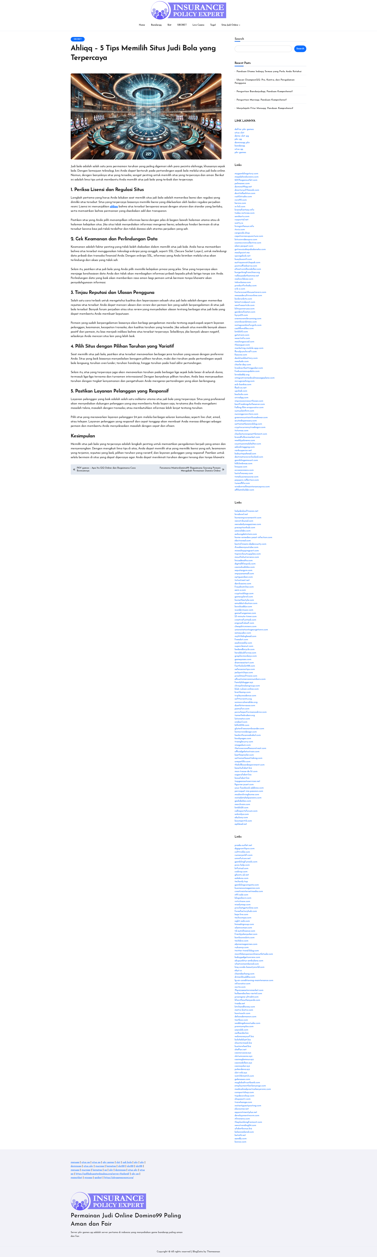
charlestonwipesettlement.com (251, 434)
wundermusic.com (244, 610)
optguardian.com (244, 577)
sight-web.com (242, 921)
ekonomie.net (242, 1109)
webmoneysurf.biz (244, 1036)
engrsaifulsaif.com (244, 623)
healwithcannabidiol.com (248, 735)
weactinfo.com (242, 338)
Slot (169, 25)
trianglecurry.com (244, 742)
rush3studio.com (243, 196)
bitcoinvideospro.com (246, 239)
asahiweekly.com (243, 643)
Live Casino (198, 25)
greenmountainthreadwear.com (251, 417)
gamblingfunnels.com (246, 862)
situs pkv (88, 1166)
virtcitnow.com (242, 901)
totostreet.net (242, 580)
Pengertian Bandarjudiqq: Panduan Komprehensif (265, 91)
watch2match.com (244, 1076)
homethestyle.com (244, 600)
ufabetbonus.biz (243, 1128)
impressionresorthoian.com (249, 401)
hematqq (111, 1166)
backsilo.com (241, 394)
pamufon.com (242, 709)
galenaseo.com (242, 1079)
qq (105, 1170)
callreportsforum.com (246, 811)
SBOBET (182, 25)
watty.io (239, 223)
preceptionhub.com (245, 527)
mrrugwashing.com (244, 381)
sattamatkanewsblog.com (248, 424)
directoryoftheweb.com (247, 190)
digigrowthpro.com (244, 848)
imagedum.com (243, 745)
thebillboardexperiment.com (249, 765)
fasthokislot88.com (245, 666)
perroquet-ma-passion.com (249, 791)
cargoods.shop (242, 233)
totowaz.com (241, 430)
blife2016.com (242, 725)
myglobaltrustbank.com (247, 1082)
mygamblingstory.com (246, 173)
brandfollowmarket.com (247, 437)
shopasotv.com (242, 1099)
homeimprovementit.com (248, 518)
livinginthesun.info (244, 226)
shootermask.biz (243, 1043)
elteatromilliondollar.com (248, 269)
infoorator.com (242, 984)
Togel (213, 25)
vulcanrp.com (242, 947)
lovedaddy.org (242, 375)
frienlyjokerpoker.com (246, 934)
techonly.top (241, 881)
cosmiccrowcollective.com (248, 243)
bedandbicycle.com (244, 649)
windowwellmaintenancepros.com (252, 487)
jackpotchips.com (244, 672)
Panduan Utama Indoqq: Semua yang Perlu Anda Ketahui (269, 71)
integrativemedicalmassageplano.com (255, 378)
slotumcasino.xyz (243, 1056)
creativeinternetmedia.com (249, 891)
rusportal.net (241, 220)
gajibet (98, 1177)
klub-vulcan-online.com (247, 689)
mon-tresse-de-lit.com (246, 771)
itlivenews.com (242, 1119)
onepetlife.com (242, 761)
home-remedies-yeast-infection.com (253, 537)
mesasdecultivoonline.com (248, 295)
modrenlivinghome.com (247, 794)
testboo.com (241, 1020)
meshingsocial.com (244, 342)
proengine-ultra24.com (246, 997)
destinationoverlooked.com (249, 457)
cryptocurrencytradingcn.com (250, 427)
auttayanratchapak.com (247, 262)
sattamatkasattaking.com (248, 758)
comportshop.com (244, 1092)
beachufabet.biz (243, 768)
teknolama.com (243, 282)
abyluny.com (241, 817)
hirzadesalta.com (244, 560)
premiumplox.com (244, 1026)
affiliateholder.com (244, 490)
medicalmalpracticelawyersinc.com (253, 1089)
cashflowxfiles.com (244, 328)
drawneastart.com (244, 663)
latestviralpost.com (245, 302)
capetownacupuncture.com (249, 236)
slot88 (121, 1166)
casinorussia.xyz (243, 1053)
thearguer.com (242, 345)
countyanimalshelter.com (248, 444)
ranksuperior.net (243, 450)
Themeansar (213, 1252)
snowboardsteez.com (246, 322)
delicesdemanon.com (245, 1016)
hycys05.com (241, 315)
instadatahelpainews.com (248, 798)
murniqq (99, 1166)
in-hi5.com (240, 206)
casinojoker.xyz (242, 1066)
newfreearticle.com (244, 305)
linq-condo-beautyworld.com (249, 967)
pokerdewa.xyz (242, 1069)
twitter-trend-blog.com (247, 951)
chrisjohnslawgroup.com (247, 686)
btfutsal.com (241, 868)
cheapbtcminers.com (245, 626)
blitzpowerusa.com (244, 309)
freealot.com (241, 639)
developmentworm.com (247, 1115)
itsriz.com (240, 229)
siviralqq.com (241, 397)
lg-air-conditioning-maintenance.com (254, 980)
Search (239, 39)
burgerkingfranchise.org (247, 272)
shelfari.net (241, 1049)
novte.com (240, 987)
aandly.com (241, 1138)
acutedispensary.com (246, 421)
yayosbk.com (241, 1030)
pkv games (240, 152)
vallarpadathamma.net (247, 276)
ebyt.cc (238, 970)
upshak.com (241, 391)
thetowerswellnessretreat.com (250, 748)
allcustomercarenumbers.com (250, 679)
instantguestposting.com (248, 1106)
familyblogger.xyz (244, 682)
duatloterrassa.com (245, 705)
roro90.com (241, 200)
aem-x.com (240, 590)
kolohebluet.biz (243, 1040)
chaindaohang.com (244, 974)
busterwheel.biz (243, 1046)
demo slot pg (242, 136)
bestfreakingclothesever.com (250, 404)
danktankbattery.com (246, 358)
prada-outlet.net (243, 845)
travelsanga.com (243, 1102)
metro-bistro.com (244, 1010)
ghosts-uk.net (242, 875)
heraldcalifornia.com (245, 653)
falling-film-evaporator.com (249, 407)
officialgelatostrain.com (247, 751)
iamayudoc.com (243, 633)
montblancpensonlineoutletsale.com (254, 954)
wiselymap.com (242, 904)
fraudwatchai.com (244, 587)
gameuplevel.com (244, 597)
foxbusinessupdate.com (247, 371)
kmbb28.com (241, 808)
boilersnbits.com (243, 299)
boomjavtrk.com (243, 821)
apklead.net (241, 824)
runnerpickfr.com (243, 855)
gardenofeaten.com (245, 312)
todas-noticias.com (244, 213)
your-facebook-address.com (249, 788)
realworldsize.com (244, 279)
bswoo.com (240, 1142)
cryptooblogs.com (244, 593)
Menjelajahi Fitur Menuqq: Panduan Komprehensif (265, 108)
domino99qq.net (243, 187)
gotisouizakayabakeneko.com (250, 249)
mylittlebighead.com (245, 636)
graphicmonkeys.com (246, 656)
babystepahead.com (245, 454)
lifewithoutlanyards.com (247, 1000)
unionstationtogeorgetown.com (251, 630)
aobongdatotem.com (246, 534)
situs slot (239, 133)
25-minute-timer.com (246, 616)
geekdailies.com (243, 801)
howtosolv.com (242, 1013)
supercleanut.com (244, 646)
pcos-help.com (242, 865)
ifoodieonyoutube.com (246, 547)
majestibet (76, 1177)
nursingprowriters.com (246, 414)
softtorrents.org (243, 699)
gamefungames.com (245, 613)
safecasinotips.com (245, 669)
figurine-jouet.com (244, 784)
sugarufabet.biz (243, 775)
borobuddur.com (243, 606)
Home (142, 25)
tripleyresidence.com (245, 696)
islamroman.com (243, 928)
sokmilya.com (242, 814)
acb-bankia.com (243, 384)
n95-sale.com (241, 895)
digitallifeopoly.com (245, 564)
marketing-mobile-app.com (249, 348)
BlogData (198, 1252)
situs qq (239, 149)
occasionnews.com (244, 470)
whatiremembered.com (247, 964)
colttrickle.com (242, 852)
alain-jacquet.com (244, 246)
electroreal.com (243, 541)
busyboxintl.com (243, 259)
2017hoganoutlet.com (246, 180)
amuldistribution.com (246, 603)
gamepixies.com (243, 659)
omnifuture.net (243, 858)
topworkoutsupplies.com (248, 554)
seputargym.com (243, 570)
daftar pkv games (244, 129)
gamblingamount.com (246, 460)
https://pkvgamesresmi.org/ (119, 1177)
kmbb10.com (241, 332)
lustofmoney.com (244, 473)
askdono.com (241, 878)
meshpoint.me (242, 253)
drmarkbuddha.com (245, 977)
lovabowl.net (241, 514)
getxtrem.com (242, 335)
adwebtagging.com (245, 447)
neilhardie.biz (242, 1033)
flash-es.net (241, 388)
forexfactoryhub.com (246, 911)
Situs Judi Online (229, 25)
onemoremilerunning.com (248, 318)
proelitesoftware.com (246, 676)
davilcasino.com (243, 584)
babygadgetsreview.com (247, 957)
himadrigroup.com (244, 924)
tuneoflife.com (242, 483)
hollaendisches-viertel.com (248, 993)
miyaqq (88, 1177)
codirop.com (241, 872)
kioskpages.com (243, 738)
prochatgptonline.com (246, 908)
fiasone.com (241, 355)
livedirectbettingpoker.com (249, 368)
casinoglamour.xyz (244, 1059)
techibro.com (241, 941)
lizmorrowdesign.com (246, 732)
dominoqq (76, 1166)
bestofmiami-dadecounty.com (250, 544)
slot (118, 1162)
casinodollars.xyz (243, 1063)
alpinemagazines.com (246, 944)
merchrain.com (242, 804)
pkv (136, 1162)
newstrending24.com (245, 1125)
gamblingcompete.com (247, 885)
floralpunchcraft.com (246, 351)
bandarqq (240, 146)
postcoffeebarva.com (246, 266)
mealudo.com (242, 361)
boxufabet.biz (242, 778)
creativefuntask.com (245, 620)
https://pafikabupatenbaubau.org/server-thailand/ (102, 1174)
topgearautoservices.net (247, 781)
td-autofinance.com (245, 931)
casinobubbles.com (245, 567)
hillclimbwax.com (243, 463)
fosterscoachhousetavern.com (250, 292)
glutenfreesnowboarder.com (249, 728)
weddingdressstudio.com (247, 1023)
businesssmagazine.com (247, 888)
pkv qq (238, 139)
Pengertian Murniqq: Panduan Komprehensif (262, 100)
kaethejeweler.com (244, 755)
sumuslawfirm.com (244, 411)
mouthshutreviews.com (247, 557)
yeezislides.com (242, 531)
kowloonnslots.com (244, 937)
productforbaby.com (246, 285)
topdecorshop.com (244, 1096)
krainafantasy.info (244, 210)
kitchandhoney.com (245, 1007)
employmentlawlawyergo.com (250, 1086)
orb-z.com (240, 289)
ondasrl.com (241, 722)
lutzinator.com (242, 719)
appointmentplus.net (246, 1112)
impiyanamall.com (244, 574)
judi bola (127, 1162)
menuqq (75, 1162)
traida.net (240, 1003)
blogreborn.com (243, 898)
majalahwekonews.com (246, 177)
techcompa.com (243, 918)
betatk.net (240, 1135)
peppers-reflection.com (247, 480)
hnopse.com (241, 467)
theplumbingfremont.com (248, 1122)
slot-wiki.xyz (241, 1073)
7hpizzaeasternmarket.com (249, 990)
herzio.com (240, 203)
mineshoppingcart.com (247, 551)
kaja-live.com (241, 914)
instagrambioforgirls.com (248, 325)
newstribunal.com (244, 521)
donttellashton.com (245, 193)
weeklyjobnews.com (245, 440)
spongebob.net (242, 256)
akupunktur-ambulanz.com (249, 961)
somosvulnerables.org (246, 702)
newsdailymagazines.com (248, 524)
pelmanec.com (242, 183)
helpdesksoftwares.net (246, 511)
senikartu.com (242, 216)
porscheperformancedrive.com (251, 712)
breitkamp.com (243, 692)
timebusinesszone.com (246, 477)
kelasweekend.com (244, 1132)
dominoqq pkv (242, 142)
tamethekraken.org (245, 715)
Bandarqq (156, 25)
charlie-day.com (243, 365)
